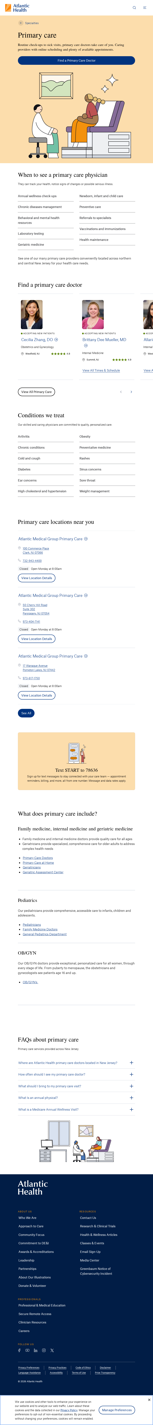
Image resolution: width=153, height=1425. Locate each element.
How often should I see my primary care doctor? (51, 1074)
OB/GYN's (30, 982)
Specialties (32, 23)
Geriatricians (32, 867)
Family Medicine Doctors (40, 929)
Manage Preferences (117, 1410)
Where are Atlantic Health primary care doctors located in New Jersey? (67, 1063)
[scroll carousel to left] (121, 392)
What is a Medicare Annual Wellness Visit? (48, 1109)
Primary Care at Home (38, 862)
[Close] (149, 1400)
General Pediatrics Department (45, 934)
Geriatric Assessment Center (43, 872)
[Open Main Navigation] (145, 7)
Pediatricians (32, 924)
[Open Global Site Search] (134, 7)
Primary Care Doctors (38, 858)
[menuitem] (27, 1217)
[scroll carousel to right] (131, 392)
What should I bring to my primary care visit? (49, 1086)
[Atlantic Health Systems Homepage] (17, 8)
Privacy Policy (68, 1410)
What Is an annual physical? (38, 1097)
